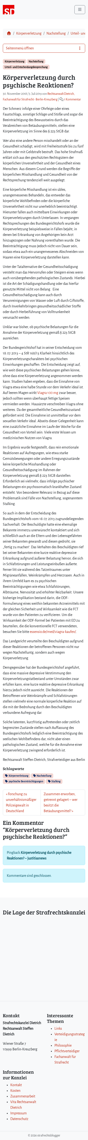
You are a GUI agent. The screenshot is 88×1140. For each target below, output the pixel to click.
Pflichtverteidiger (67, 1051)
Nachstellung (56, 33)
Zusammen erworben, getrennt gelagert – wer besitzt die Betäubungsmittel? (60, 802)
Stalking (56, 781)
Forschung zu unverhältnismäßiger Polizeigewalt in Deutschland (21, 802)
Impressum (18, 1113)
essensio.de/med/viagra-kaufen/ (53, 632)
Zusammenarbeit (22, 1096)
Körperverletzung (29, 33)
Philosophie (63, 1045)
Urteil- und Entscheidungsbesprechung (26, 67)
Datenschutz (19, 1119)
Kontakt (16, 1085)
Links (58, 1028)
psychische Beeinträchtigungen (25, 781)
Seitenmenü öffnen (20, 48)
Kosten (15, 1090)
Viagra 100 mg (47, 393)
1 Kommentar (72, 99)
